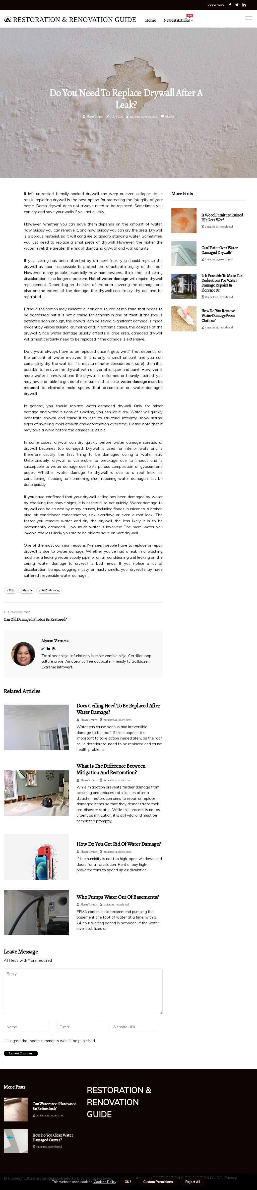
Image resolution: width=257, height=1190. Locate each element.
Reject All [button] (192, 1182)
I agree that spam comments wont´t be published (51, 1041)
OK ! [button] (128, 1182)
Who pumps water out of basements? (118, 897)
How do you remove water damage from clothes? (218, 315)
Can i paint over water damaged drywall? (220, 250)
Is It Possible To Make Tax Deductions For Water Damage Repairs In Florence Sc (222, 283)
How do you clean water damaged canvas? (53, 1138)
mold (12, 590)
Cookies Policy (104, 1182)
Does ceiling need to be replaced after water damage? (118, 709)
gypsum (27, 590)
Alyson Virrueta (95, 117)
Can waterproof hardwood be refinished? (55, 1106)
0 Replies (169, 117)
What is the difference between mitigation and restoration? (111, 769)
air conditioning (50, 590)
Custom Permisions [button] (158, 1182)
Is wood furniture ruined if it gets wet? (222, 217)
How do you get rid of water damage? (119, 844)
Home (150, 20)
